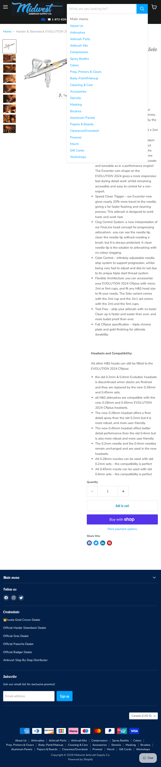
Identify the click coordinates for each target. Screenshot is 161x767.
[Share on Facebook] (89, 542)
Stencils (75, 98)
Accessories (78, 91)
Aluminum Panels (82, 118)
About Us (76, 26)
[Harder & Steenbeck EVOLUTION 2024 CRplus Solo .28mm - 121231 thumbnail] (9, 46)
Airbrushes (77, 32)
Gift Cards (77, 150)
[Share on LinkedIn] (102, 542)
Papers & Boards (81, 124)
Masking (76, 104)
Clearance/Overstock (84, 131)
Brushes (75, 111)
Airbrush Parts (80, 39)
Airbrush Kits (79, 45)
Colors (74, 65)
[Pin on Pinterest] (109, 542)
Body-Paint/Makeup (84, 78)
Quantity (92, 482)
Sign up (64, 696)
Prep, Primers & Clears (85, 72)
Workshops (78, 157)
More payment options (122, 529)
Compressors (79, 52)
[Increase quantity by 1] (123, 491)
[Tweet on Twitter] (96, 542)
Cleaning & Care (81, 85)
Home (7, 31)
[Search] (142, 9)
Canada (141, 716)
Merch (74, 144)
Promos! (75, 137)
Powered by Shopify (80, 759)
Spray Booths (79, 59)
